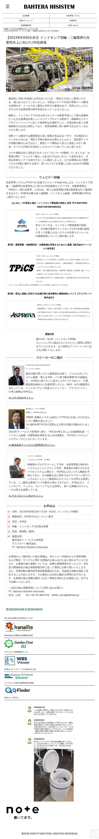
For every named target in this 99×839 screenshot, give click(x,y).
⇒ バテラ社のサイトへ (21, 397)
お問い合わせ (73, 25)
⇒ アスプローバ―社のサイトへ (26, 495)
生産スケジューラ (26, 20)
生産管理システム (73, 16)
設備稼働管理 (26, 25)
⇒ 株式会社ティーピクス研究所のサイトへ (32, 444)
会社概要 (26, 16)
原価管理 (73, 20)
